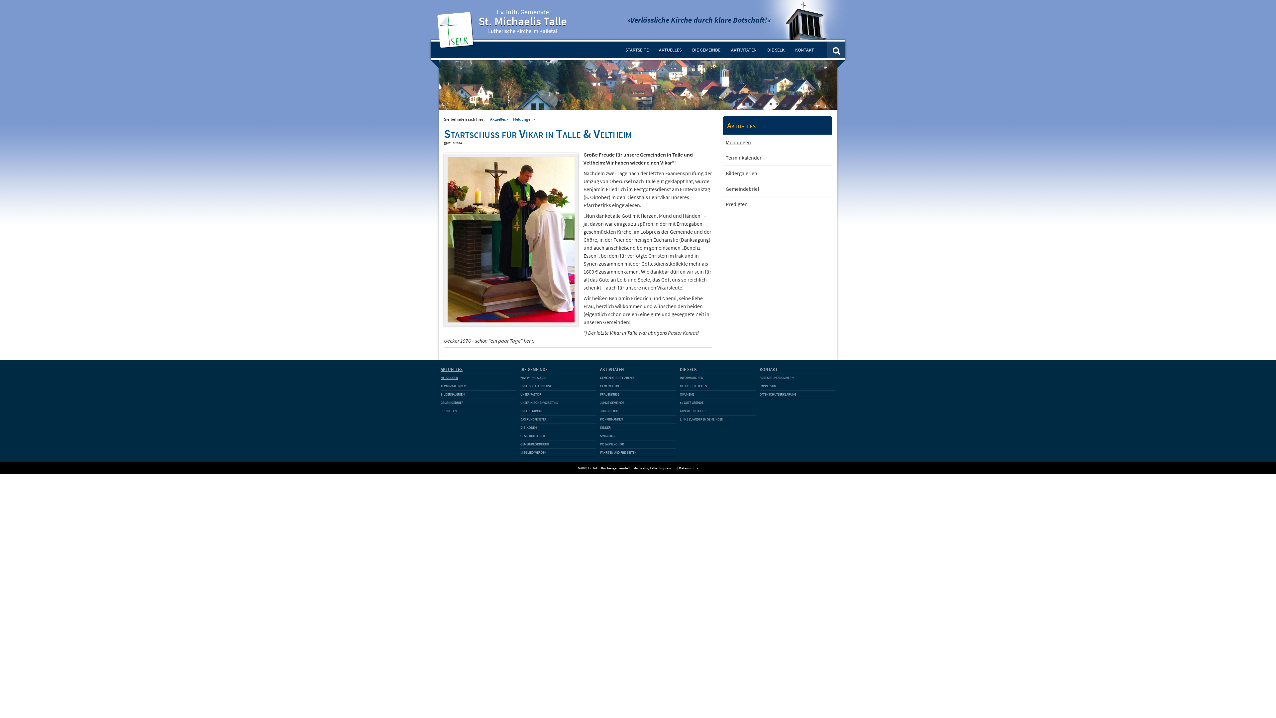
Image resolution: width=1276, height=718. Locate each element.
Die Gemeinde (706, 50)
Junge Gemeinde (612, 403)
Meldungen (523, 119)
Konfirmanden (611, 419)
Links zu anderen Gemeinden (701, 419)
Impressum (768, 386)
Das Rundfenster (533, 419)
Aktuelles (670, 50)
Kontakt (804, 50)
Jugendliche (610, 411)
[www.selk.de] (457, 45)
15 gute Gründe (691, 403)
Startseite (637, 50)
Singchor (607, 436)
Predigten (737, 204)
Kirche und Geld (692, 411)
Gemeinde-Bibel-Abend (617, 378)
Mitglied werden (533, 452)
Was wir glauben (533, 378)
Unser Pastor (530, 394)
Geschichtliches (533, 436)
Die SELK (776, 50)
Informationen (691, 378)
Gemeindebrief (742, 188)
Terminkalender (744, 157)
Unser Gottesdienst (535, 386)
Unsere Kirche (531, 411)
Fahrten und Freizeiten (618, 452)
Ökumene (687, 394)
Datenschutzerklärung (778, 394)
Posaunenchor (612, 444)
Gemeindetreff (611, 386)
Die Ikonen (528, 427)
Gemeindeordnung (534, 444)
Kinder (605, 427)
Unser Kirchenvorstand (539, 403)
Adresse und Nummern (777, 378)
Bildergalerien (741, 173)
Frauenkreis (609, 394)
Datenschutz (688, 468)
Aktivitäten (744, 50)
